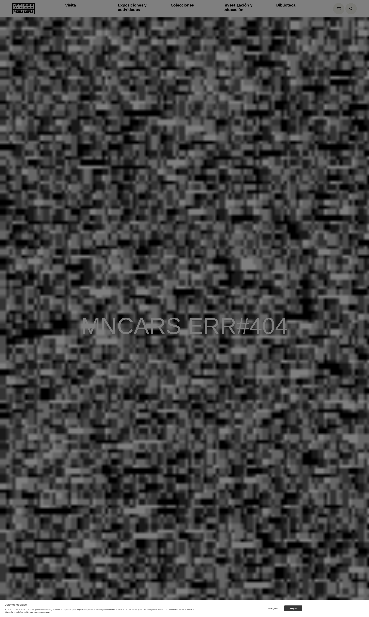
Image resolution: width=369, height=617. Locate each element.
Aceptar (293, 608)
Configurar (273, 608)
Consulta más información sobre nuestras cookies (27, 612)
